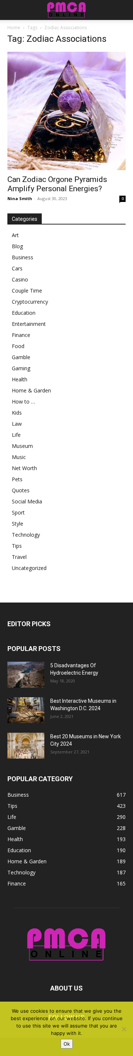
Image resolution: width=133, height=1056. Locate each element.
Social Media (27, 501)
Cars (17, 268)
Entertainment (29, 323)
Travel (19, 556)
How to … (23, 401)
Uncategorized (29, 567)
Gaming (21, 368)
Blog (17, 246)
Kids (17, 412)
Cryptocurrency (30, 301)
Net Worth (24, 468)
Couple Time (27, 290)
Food (18, 346)
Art (15, 235)
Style (17, 523)
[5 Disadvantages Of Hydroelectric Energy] (25, 675)
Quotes (21, 490)
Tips (17, 545)
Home (13, 27)
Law (17, 423)
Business (22, 257)
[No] (123, 1029)
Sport (18, 512)
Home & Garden (31, 390)
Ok (67, 1044)
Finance (21, 334)
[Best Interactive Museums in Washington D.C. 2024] (25, 710)
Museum (22, 445)
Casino (20, 279)
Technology (26, 534)
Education (23, 312)
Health (19, 379)
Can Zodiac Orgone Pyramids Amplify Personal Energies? (57, 184)
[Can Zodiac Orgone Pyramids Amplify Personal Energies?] (66, 111)
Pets (17, 479)
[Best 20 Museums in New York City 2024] (25, 746)
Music (19, 456)
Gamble (21, 357)
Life (16, 434)
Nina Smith (19, 198)
